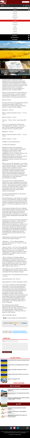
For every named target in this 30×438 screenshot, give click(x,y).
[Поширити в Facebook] (11, 428)
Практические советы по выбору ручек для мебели (18, 393)
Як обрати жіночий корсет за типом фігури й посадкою (17, 412)
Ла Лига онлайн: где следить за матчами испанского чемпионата (18, 390)
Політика (15, 15)
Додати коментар (7, 352)
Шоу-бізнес (15, 22)
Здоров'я (15, 27)
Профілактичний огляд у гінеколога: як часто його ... (18, 375)
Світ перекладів (16, 386)
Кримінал (15, 20)
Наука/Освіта (15, 17)
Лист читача (15, 33)
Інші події (15, 29)
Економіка (15, 13)
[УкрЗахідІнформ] (3, 2)
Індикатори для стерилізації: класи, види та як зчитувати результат (17, 415)
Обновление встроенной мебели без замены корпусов (17, 408)
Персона (15, 31)
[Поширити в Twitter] (18, 428)
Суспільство (15, 24)
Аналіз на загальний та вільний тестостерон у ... (17, 369)
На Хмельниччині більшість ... (20, 333)
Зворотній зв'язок (14, 37)
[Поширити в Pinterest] (14, 428)
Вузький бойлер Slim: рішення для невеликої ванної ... (18, 360)
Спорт (15, 26)
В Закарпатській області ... (20, 331)
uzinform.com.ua (25, 431)
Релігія (15, 18)
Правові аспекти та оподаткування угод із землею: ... (18, 365)
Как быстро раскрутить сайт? (14, 378)
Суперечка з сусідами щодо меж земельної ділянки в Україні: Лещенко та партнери (18, 398)
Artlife (19, 404)
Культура (15, 11)
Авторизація (14, 39)
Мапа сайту (14, 35)
